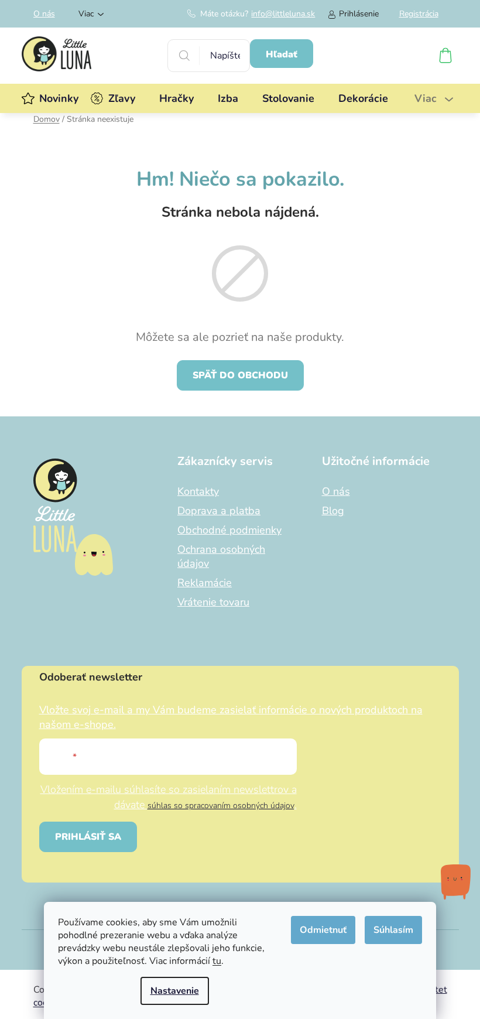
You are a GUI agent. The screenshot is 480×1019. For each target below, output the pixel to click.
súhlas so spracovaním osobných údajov (221, 805)
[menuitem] (59, 98)
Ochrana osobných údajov (221, 556)
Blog (333, 511)
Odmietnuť (323, 930)
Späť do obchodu (240, 375)
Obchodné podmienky (229, 530)
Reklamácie (204, 583)
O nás (44, 13)
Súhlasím (393, 930)
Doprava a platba (218, 511)
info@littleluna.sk (283, 14)
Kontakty (198, 491)
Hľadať (281, 54)
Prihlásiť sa (88, 836)
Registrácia (418, 13)
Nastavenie (174, 990)
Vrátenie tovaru (213, 602)
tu (216, 961)
